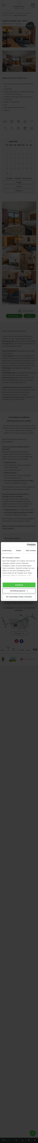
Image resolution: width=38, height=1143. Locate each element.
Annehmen (19, 585)
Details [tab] (18, 550)
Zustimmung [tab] (6, 550)
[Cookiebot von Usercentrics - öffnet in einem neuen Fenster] (27, 545)
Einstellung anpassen (17, 591)
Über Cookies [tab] (31, 550)
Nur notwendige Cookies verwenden (19, 597)
